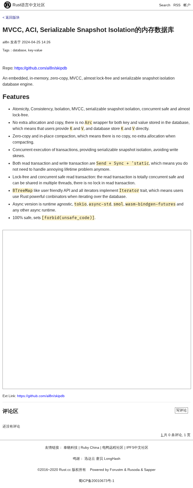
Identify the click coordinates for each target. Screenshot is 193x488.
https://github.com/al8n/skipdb (40, 68)
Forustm (116, 470)
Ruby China (90, 447)
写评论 (181, 410)
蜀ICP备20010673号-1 (96, 481)
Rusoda (133, 470)
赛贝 (99, 459)
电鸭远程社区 (112, 447)
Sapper (150, 470)
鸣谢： (78, 459)
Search (164, 5)
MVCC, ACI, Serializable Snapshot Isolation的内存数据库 (88, 29)
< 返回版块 (11, 17)
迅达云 (89, 459)
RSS (176, 5)
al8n (6, 42)
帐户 (186, 5)
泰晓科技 (71, 447)
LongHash (112, 459)
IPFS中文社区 (137, 447)
